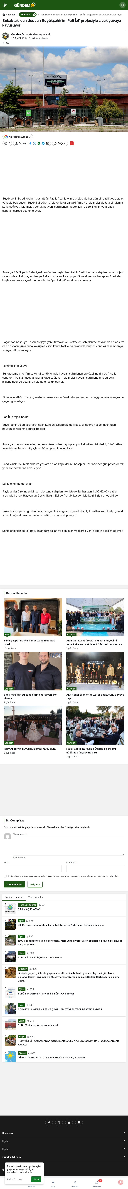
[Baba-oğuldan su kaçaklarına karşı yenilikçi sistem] (33, 678)
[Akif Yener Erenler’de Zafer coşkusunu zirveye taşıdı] (95, 678)
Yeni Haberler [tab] (35, 897)
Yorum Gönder (14, 884)
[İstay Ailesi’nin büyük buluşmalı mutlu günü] (33, 732)
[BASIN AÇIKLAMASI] (64, 908)
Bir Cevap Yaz (15, 820)
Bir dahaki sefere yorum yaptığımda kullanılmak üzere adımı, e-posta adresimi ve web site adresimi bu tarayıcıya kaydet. (63, 876)
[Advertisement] (64, 172)
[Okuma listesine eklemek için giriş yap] (71, 143)
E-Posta (71, 862)
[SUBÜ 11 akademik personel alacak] (64, 1024)
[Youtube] (79, 1122)
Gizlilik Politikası (14, 1179)
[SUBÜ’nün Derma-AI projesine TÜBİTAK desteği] (64, 993)
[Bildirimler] (122, 5)
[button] (34, 14)
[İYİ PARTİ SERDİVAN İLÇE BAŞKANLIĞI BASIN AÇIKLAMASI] (64, 1055)
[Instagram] (69, 1122)
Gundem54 (18, 34)
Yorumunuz (20, 834)
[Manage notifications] (120, 1182)
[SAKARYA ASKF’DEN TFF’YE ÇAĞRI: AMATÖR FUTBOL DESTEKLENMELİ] (64, 1008)
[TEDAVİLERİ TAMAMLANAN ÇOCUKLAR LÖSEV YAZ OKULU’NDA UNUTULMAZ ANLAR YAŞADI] (64, 1040)
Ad (6, 862)
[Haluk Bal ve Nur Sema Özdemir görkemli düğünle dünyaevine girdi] (95, 732)
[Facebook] (49, 1122)
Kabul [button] (36, 1179)
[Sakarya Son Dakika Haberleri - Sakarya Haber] (25, 4)
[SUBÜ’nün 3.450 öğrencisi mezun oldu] (64, 957)
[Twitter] (59, 1122)
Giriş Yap (35, 884)
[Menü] (5, 5)
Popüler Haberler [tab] (14, 897)
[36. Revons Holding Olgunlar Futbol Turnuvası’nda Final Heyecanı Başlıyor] (64, 924)
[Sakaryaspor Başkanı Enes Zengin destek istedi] (33, 623)
